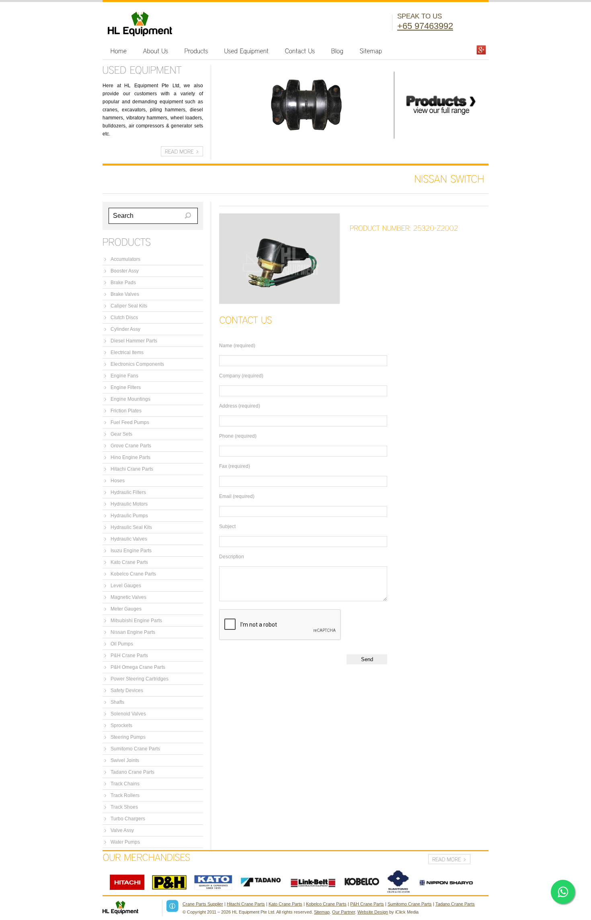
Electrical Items (127, 352)
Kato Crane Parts (129, 562)
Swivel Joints (125, 760)
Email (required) (236, 496)
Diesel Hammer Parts (134, 341)
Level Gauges (126, 585)
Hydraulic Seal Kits (131, 527)
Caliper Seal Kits (129, 306)
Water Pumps (125, 842)
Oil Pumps (122, 644)
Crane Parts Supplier (203, 904)
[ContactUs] (300, 50)
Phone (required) (238, 436)
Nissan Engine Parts (133, 632)
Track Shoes (124, 807)
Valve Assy (122, 830)
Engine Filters (126, 387)
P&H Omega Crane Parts (138, 667)
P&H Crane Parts (129, 655)
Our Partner (343, 912)
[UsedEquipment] (246, 50)
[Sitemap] (371, 50)
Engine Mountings (130, 399)
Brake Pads (123, 282)
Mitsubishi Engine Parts (136, 620)
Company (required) (241, 376)
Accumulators (125, 259)
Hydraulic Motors (129, 504)
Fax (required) (234, 466)
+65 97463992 (425, 26)
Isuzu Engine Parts (131, 550)
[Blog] (337, 50)
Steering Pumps (128, 737)
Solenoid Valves (128, 714)
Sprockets (121, 725)
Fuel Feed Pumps (130, 422)
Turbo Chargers (128, 819)
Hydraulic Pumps (129, 515)
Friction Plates (126, 411)
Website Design (372, 912)
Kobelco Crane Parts (133, 574)
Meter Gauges (126, 609)
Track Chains (125, 784)
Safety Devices (127, 690)
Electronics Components (137, 364)
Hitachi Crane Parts (132, 469)
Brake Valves (125, 294)
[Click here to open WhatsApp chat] (563, 892)
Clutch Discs (124, 317)
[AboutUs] (155, 50)
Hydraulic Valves (129, 539)
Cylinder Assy (125, 329)
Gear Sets (121, 434)
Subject (227, 526)
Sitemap (322, 912)
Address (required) (239, 406)
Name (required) (237, 345)
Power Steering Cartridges (139, 679)
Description (231, 556)
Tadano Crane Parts (132, 772)
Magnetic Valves (128, 597)
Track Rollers (125, 795)
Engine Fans (124, 376)
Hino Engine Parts (130, 457)
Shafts (117, 702)
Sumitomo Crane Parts (135, 749)
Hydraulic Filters (128, 492)
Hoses (118, 481)
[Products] (196, 50)
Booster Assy (125, 271)
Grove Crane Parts (131, 446)
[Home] (119, 50)
